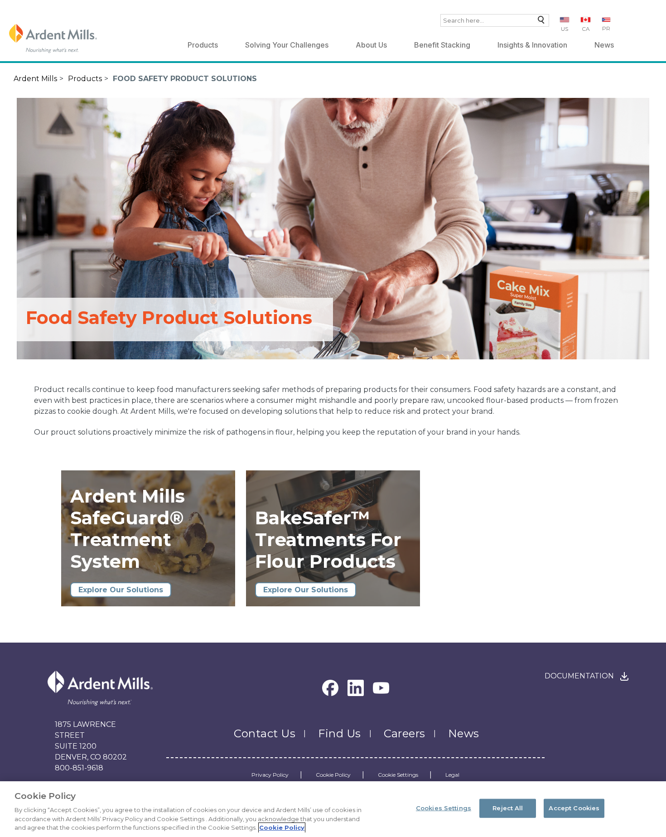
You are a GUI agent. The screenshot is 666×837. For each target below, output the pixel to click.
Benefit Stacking (442, 44)
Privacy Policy (270, 775)
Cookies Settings (443, 808)
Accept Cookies (574, 808)
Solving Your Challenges (286, 44)
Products (203, 44)
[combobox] (494, 20)
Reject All (507, 808)
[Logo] (53, 38)
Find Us (339, 733)
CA (586, 28)
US (564, 28)
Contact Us (264, 733)
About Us (371, 44)
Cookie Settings (398, 775)
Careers (404, 733)
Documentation (579, 676)
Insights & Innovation (532, 44)
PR (606, 28)
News (604, 44)
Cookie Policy (333, 775)
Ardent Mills (35, 78)
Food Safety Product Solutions (185, 78)
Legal (452, 775)
